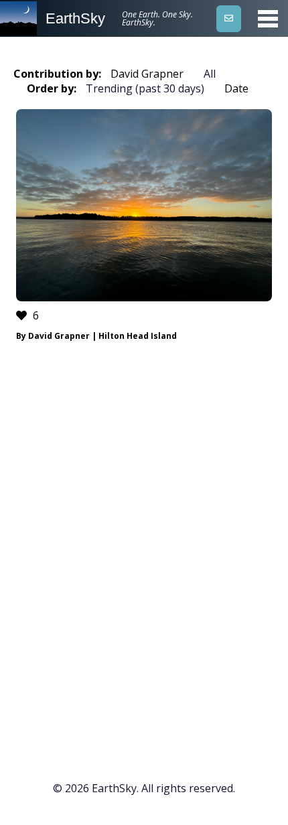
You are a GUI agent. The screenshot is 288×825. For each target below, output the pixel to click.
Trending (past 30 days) (145, 88)
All (210, 73)
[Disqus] (144, 554)
